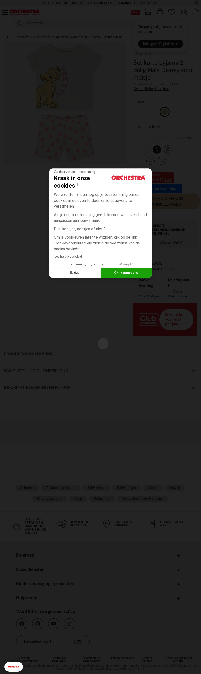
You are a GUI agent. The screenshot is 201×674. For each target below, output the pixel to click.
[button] (13, 667)
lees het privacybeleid (68, 256)
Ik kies (75, 272)
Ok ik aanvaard (126, 272)
